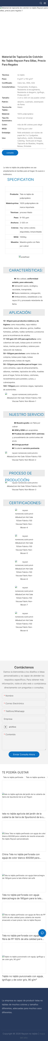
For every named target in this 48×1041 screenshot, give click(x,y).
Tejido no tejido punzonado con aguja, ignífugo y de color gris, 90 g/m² (22, 978)
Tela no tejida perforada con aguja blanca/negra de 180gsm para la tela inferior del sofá (21, 897)
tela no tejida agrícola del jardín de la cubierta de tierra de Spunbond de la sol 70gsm (23, 815)
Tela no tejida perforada (13, 777)
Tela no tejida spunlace (35, 777)
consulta (10, 153)
